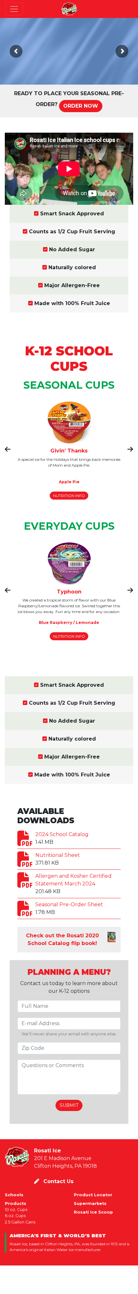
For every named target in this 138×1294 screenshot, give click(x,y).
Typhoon (69, 592)
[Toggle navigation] (14, 9)
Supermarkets (90, 1203)
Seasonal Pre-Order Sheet (69, 904)
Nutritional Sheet (57, 855)
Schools (14, 1194)
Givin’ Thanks (69, 451)
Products (15, 1203)
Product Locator (93, 1194)
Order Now (80, 106)
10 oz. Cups (16, 1209)
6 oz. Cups (15, 1215)
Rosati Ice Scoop (93, 1212)
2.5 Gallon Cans (20, 1222)
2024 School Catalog (62, 834)
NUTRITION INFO (69, 495)
